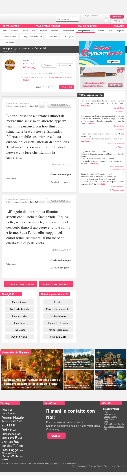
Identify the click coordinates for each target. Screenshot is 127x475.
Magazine (119, 26)
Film (33, 30)
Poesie (25, 30)
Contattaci (121, 466)
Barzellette (6, 421)
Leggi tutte (66, 87)
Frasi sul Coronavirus (58, 329)
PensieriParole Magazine (15, 352)
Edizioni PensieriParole (114, 424)
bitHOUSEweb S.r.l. (53, 463)
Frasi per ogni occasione (18, 106)
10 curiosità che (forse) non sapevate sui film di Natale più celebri (109, 385)
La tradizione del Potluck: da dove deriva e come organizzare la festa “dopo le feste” (32, 382)
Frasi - (21, 18)
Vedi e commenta (59, 104)
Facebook (85, 19)
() (102, 103)
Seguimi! (50, 65)
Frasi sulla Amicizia (19, 309)
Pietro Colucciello (117, 166)
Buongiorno (69, 36)
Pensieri (58, 302)
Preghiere (120, 30)
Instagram (97, 19)
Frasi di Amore (19, 302)
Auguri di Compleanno (9, 411)
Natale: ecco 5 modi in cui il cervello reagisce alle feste (77, 386)
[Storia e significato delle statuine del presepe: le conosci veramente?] (110, 359)
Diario (110, 30)
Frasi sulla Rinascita (58, 323)
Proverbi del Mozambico (58, 309)
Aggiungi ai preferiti (42, 105)
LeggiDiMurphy (110, 417)
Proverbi (101, 30)
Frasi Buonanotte (9, 432)
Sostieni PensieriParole (102, 53)
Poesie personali (118, 170)
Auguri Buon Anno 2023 (33, 36)
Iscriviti (56, 435)
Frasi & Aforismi (55, 77)
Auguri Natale (13, 417)
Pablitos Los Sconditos (115, 143)
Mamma (121, 129)
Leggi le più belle (44, 87)
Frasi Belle (53, 36)
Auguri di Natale (10, 36)
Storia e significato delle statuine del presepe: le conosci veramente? (110, 364)
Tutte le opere (11, 26)
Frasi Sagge (9, 42)
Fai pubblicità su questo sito (114, 427)
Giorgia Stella (119, 108)
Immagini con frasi (87, 26)
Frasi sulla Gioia (58, 336)
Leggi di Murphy (68, 30)
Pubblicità (76, 466)
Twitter (91, 19)
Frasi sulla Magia (58, 315)
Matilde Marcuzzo (29, 65)
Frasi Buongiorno (11, 436)
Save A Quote (110, 414)
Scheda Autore (65, 65)
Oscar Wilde (10, 456)
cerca (70, 19)
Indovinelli (14, 30)
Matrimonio (12, 453)
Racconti (54, 30)
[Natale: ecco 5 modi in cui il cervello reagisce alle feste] (79, 380)
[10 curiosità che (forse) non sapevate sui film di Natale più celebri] (110, 380)
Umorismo (43, 30)
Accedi (117, 21)
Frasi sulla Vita (19, 315)
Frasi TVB (34, 106)
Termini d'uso (110, 466)
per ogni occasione (86, 30)
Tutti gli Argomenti (56, 284)
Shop (106, 421)
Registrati (117, 16)
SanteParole (109, 419)
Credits (84, 466)
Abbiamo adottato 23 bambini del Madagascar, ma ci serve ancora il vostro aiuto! (77, 364)
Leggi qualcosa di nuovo (20, 284)
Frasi (5, 30)
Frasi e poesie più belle (48, 26)
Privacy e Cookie (96, 466)
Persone (121, 111)
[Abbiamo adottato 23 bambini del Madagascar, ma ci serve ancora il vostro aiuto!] (79, 359)
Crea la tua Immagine (60, 174)
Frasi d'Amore (12, 439)
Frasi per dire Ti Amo (12, 443)
